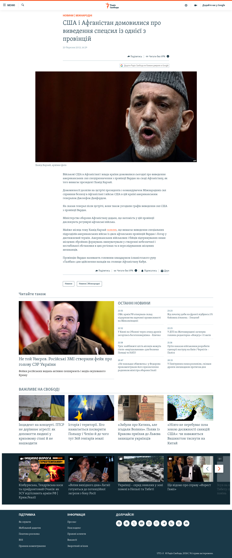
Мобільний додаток (30, 528)
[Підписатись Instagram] (149, 523)
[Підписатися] (186, 523)
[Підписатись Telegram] (164, 523)
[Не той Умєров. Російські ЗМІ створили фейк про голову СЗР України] (66, 328)
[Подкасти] (186, 5)
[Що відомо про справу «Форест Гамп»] (190, 469)
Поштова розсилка (29, 534)
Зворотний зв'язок (77, 546)
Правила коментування (32, 546)
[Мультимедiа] (196, 5)
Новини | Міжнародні (77, 15)
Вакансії (72, 540)
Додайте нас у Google (213, 5)
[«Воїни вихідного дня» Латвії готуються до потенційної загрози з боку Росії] (91, 469)
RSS (21, 540)
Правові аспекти (76, 534)
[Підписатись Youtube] (141, 523)
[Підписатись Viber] (156, 523)
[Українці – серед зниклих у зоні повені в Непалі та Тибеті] (141, 469)
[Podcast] (179, 523)
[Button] (134, 57)
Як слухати (25, 522)
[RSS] (171, 523)
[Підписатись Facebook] (119, 523)
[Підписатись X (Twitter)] (134, 523)
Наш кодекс (74, 528)
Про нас (71, 522)
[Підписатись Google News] (126, 523)
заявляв (112, 230)
